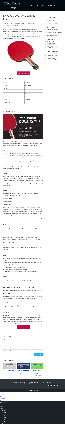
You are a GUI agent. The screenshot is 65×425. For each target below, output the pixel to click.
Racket (23, 23)
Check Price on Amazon (23, 73)
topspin (22, 157)
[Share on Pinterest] (55, 385)
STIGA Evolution (31, 241)
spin (14, 145)
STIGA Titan (7, 296)
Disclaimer (31, 382)
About (1, 394)
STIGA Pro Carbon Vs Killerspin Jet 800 (54, 59)
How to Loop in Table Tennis (52, 23)
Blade (4, 419)
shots (11, 163)
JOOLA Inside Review (50, 46)
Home (1, 393)
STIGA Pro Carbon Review (51, 41)
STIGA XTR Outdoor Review (52, 47)
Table (4, 414)
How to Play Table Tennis (51, 17)
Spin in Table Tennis (50, 20)
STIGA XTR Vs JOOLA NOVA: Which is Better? (37, 372)
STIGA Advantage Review (51, 44)
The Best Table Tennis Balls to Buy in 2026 (54, 32)
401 (25, 305)
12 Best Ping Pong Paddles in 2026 (53, 31)
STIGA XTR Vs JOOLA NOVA (52, 55)
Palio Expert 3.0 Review (51, 43)
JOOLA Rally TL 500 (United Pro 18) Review (9, 371)
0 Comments (16, 25)
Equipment (17, 23)
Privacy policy (36, 382)
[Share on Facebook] (52, 385)
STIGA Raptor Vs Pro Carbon (52, 58)
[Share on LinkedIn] (58, 385)
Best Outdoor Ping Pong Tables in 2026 (54, 34)
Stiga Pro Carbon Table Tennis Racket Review (23, 371)
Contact (30, 383)
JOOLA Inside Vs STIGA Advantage (53, 53)
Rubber (4, 417)
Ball (4, 415)
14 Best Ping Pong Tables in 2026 (53, 29)
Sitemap (42, 382)
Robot (4, 421)
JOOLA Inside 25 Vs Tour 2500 (52, 56)
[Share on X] (48, 385)
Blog (1, 396)
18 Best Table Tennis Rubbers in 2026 (53, 35)
